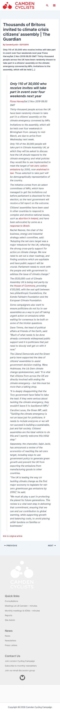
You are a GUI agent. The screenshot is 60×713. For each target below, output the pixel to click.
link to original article (12, 536)
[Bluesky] (22, 677)
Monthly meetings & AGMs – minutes (22, 610)
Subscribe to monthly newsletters (21, 666)
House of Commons (24, 285)
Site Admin (10, 620)
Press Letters (11, 645)
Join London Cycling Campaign (20, 661)
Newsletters (10, 640)
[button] (47, 5)
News (7, 636)
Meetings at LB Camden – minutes (21, 606)
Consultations (11, 601)
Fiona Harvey (17, 101)
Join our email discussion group (20, 670)
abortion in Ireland (28, 218)
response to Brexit (19, 225)
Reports (8, 615)
